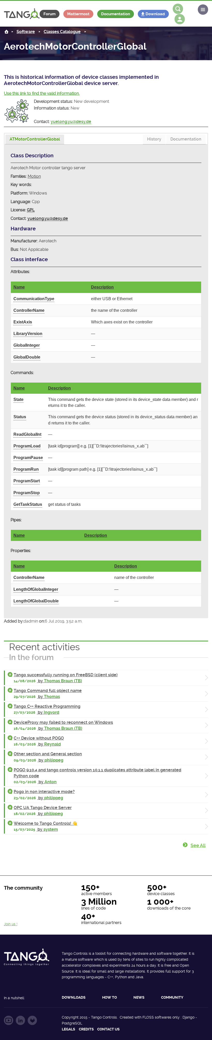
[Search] (178, 9)
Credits (86, 1029)
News (139, 997)
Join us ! (10, 924)
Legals (68, 1029)
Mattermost (78, 14)
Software (26, 31)
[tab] (34, 140)
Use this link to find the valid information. (42, 93)
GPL (31, 209)
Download (155, 14)
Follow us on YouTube (8, 1020)
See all (198, 845)
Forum (49, 14)
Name (19, 287)
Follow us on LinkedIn (20, 1020)
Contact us (108, 1029)
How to (109, 997)
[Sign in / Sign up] (180, 19)
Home (6, 31)
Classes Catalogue (62, 31)
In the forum (31, 657)
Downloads (74, 997)
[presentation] (34, 139)
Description (102, 287)
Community (172, 997)
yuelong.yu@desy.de (71, 121)
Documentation (115, 14)
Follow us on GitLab (32, 1020)
